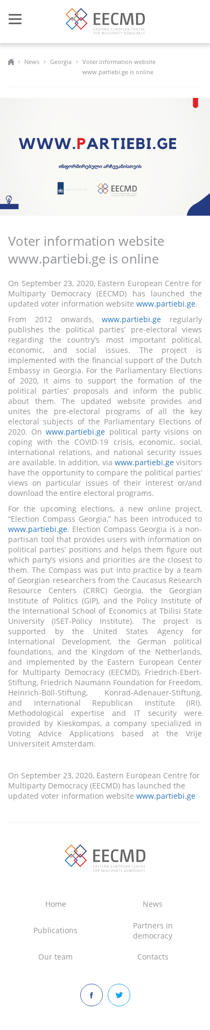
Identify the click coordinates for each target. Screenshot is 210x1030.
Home (55, 904)
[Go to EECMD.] (11, 61)
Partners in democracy (153, 930)
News (153, 904)
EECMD (105, 21)
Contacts (153, 956)
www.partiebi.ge (165, 304)
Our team (55, 956)
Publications (55, 930)
